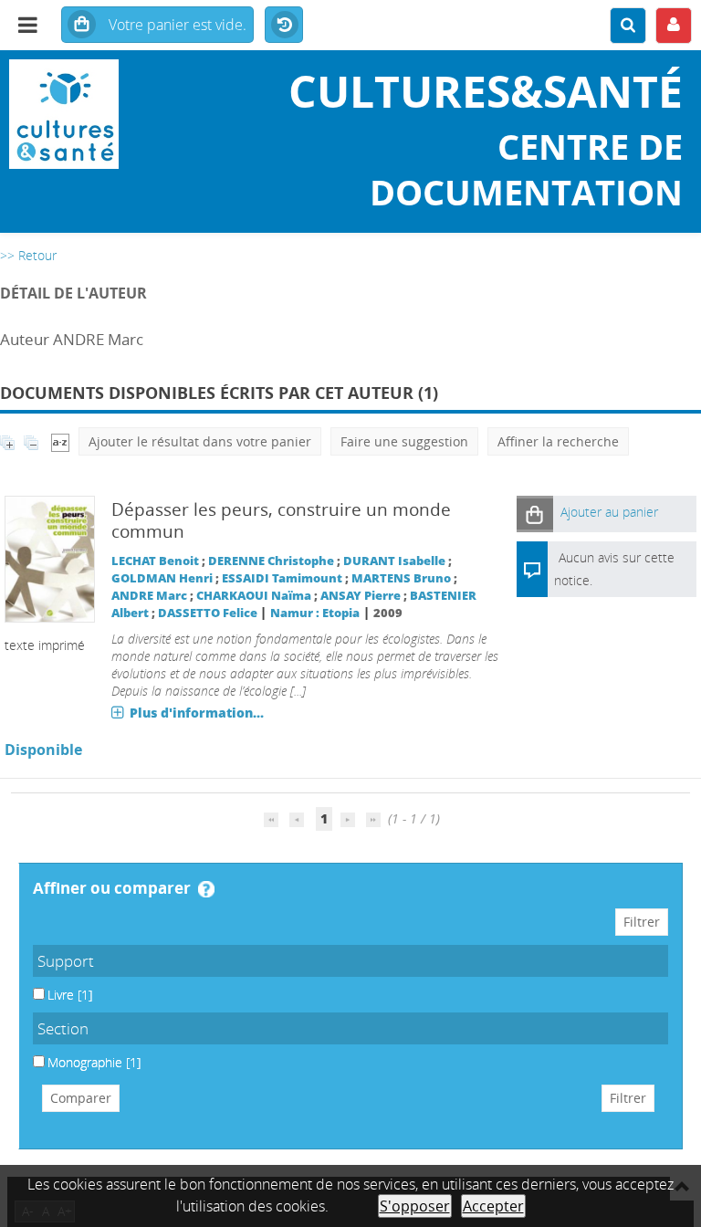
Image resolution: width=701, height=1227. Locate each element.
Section (63, 1028)
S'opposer (415, 1206)
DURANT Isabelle (394, 561)
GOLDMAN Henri (162, 578)
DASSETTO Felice (207, 613)
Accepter (493, 1206)
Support (65, 960)
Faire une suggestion (404, 441)
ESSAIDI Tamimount (282, 578)
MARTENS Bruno (401, 578)
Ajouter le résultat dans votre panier (200, 441)
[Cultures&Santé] (117, 114)
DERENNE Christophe (271, 561)
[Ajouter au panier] (535, 513)
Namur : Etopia (315, 613)
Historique (284, 25)
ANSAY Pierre (360, 595)
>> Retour (28, 255)
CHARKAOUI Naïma (253, 595)
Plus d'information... (197, 712)
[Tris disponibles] (60, 441)
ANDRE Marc (149, 595)
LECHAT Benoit (155, 561)
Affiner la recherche (558, 441)
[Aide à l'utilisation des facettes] (206, 889)
